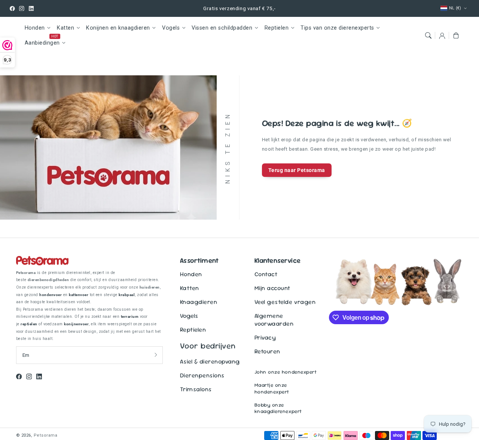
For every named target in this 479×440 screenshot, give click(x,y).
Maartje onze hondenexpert (271, 388)
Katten (65, 28)
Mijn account (272, 288)
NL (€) (455, 8)
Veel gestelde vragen (284, 302)
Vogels (171, 28)
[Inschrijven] (156, 355)
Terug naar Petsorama (296, 170)
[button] (428, 35)
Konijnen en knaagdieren (118, 28)
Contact (266, 274)
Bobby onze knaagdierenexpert (278, 408)
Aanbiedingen (42, 43)
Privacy (265, 337)
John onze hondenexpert (285, 372)
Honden (35, 28)
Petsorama (46, 435)
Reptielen (277, 28)
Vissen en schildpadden (222, 28)
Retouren (267, 351)
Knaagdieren (198, 302)
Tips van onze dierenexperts (337, 28)
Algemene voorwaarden (274, 320)
